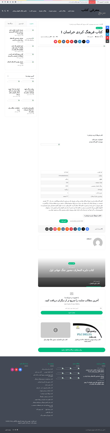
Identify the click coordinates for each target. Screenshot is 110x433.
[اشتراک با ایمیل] (51, 229)
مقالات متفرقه (42, 11)
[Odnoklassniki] (59, 41)
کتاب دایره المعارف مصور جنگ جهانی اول (71, 270)
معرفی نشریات (53, 11)
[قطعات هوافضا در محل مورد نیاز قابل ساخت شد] (75, 370)
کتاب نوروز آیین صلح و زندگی (46, 415)
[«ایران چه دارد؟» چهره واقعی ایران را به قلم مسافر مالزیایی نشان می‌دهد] (13, 83)
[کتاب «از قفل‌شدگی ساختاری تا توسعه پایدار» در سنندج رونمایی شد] (60, 374)
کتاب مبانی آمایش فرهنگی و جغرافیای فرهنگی (43, 402)
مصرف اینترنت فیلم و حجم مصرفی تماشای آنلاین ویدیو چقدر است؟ (16, 31)
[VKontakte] (63, 41)
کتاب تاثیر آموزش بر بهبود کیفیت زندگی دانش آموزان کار (43, 375)
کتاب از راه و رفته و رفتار (47, 369)
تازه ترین (21, 23)
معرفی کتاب (33, 11)
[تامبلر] (75, 41)
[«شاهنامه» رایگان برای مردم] (13, 102)
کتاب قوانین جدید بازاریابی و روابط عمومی (44, 399)
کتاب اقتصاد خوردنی (48, 372)
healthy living (9, 421)
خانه (100, 24)
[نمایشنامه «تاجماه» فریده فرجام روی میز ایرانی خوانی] (75, 379)
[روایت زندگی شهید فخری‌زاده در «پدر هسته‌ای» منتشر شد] (27, 83)
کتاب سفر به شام (49, 384)
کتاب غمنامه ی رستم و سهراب (46, 390)
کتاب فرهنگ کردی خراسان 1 (92, 215)
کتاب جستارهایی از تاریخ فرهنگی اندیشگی (44, 379)
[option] (71, 270)
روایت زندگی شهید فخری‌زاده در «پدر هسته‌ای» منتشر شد (29, 90)
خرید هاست (34, 421)
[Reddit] (67, 41)
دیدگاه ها (10, 23)
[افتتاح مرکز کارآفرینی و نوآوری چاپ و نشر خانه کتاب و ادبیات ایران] (68, 379)
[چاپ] (47, 229)
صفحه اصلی (71, 11)
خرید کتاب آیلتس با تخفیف (24, 423)
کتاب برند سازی (38, 372)
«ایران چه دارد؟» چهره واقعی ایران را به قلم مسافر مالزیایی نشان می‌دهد (70, 2)
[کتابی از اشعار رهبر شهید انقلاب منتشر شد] (60, 379)
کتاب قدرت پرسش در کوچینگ (46, 396)
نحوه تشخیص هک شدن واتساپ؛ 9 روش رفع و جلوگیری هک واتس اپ (17, 47)
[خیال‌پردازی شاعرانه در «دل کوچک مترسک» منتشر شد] (27, 102)
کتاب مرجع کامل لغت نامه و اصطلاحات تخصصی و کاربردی (42, 406)
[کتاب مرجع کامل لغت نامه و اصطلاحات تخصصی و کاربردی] (29, 56)
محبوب (31, 23)
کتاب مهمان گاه (39, 409)
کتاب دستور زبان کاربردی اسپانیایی (45, 382)
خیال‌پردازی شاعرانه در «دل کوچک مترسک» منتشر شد (28, 109)
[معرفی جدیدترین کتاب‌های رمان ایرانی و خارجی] (29, 40)
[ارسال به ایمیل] (95, 36)
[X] (84, 41)
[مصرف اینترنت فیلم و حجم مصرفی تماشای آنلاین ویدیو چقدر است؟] (29, 32)
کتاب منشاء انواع (49, 409)
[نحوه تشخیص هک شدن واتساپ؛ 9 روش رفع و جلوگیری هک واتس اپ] (29, 48)
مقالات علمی (62, 11)
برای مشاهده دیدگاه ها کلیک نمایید (71, 350)
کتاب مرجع (85, 24)
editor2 (98, 36)
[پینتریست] (71, 41)
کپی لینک (63, 221)
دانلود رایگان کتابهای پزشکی (20, 11)
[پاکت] (55, 41)
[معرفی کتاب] (93, 11)
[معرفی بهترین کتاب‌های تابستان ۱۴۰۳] (29, 64)
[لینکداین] (79, 41)
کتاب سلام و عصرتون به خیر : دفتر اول (44, 387)
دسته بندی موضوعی (93, 24)
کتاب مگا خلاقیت (49, 412)
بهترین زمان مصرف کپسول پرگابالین (21, 421)
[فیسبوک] (88, 41)
